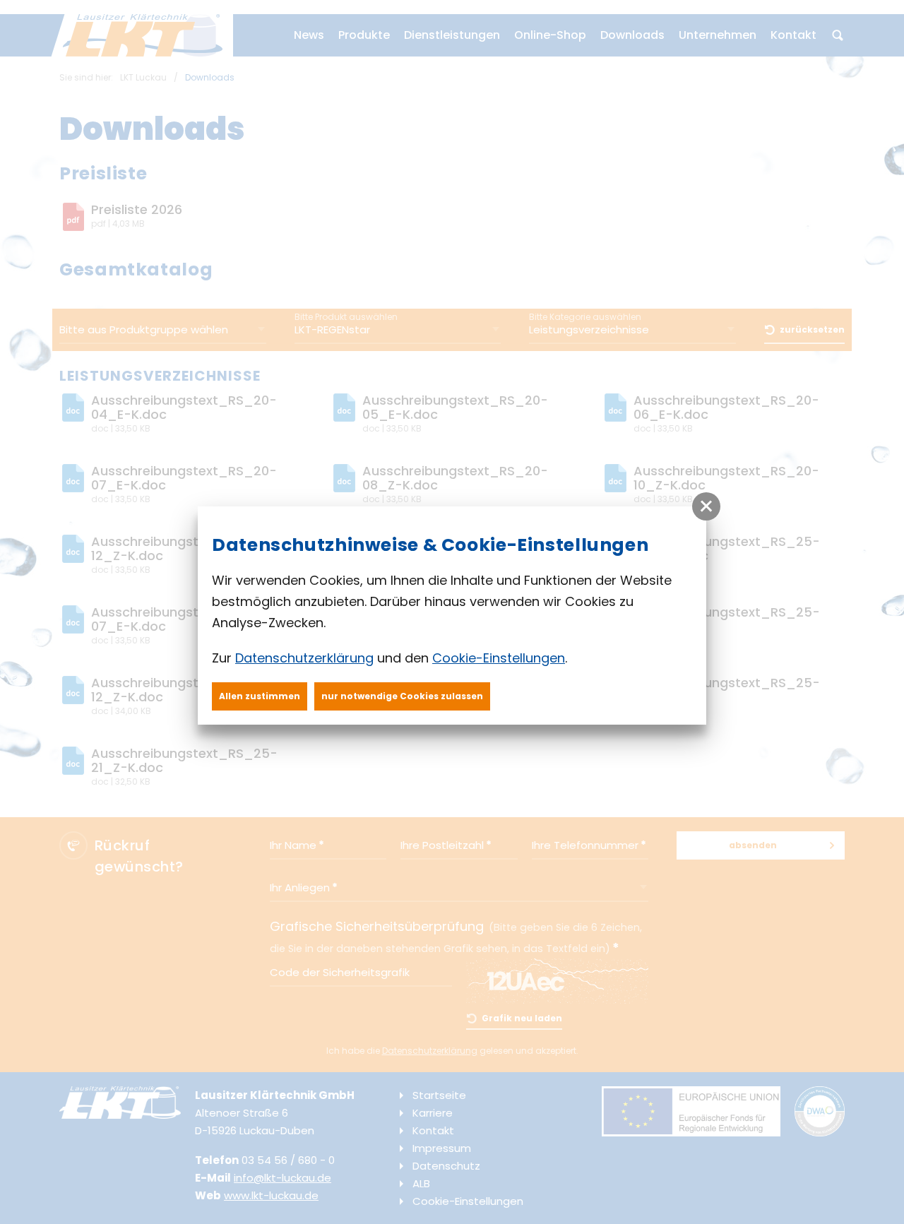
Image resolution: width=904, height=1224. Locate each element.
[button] (706, 506)
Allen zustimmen (259, 696)
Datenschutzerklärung (304, 658)
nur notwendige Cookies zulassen (402, 696)
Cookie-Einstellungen (498, 658)
